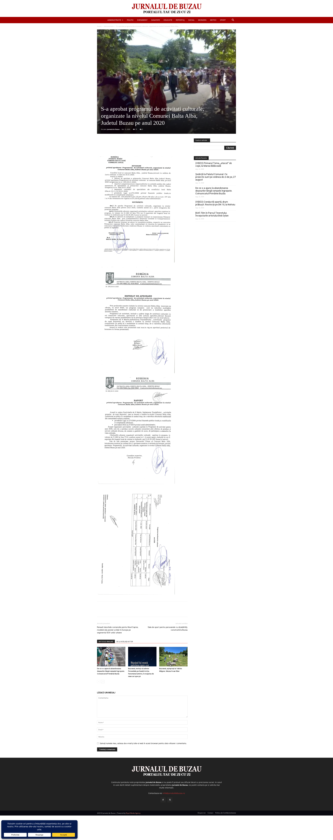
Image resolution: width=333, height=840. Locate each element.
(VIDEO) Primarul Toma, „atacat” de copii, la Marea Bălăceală (213, 164)
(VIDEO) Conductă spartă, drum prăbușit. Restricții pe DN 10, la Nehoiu (215, 203)
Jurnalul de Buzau (113, 129)
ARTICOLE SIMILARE (106, 642)
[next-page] (102, 681)
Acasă (99, 26)
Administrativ (109, 26)
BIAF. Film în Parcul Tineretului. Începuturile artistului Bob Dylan (212, 214)
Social (191, 20)
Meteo (213, 20)
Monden (202, 20)
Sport (223, 20)
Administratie (114, 20)
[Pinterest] (128, 145)
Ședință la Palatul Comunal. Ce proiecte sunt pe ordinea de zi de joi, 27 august (215, 177)
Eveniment (142, 20)
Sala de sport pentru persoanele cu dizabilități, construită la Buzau (168, 628)
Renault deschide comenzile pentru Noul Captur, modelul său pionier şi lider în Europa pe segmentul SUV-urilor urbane (117, 630)
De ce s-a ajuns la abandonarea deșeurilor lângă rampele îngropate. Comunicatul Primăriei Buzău (111, 671)
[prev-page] (98, 681)
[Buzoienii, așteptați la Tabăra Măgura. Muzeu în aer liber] (173, 656)
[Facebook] (116, 145)
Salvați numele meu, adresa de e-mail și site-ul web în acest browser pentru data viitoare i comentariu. (143, 743)
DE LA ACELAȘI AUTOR (124, 642)
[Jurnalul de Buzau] (166, 9)
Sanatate (155, 20)
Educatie (168, 20)
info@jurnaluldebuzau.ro (174, 793)
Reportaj (180, 20)
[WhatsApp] (134, 145)
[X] (122, 145)
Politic (130, 20)
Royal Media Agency (133, 813)
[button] (233, 20)
